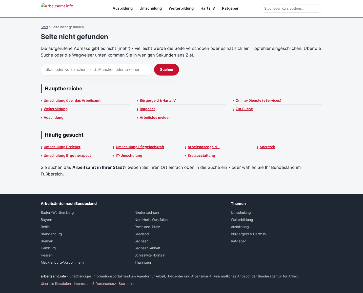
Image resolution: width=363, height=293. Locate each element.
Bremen (47, 241)
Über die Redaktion (56, 284)
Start (44, 27)
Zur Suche (244, 109)
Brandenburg (51, 234)
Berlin (45, 227)
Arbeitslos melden (155, 117)
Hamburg (48, 248)
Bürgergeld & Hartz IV (158, 100)
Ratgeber (230, 8)
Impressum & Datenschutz (95, 284)
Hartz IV (208, 8)
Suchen (166, 69)
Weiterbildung (181, 8)
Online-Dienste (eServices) (259, 100)
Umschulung (151, 8)
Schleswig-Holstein (150, 255)
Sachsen (141, 241)
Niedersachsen (147, 212)
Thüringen (143, 262)
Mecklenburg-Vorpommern (62, 262)
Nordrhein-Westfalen (151, 219)
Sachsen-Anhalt (147, 248)
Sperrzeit (267, 147)
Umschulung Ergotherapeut (67, 155)
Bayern (46, 219)
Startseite (126, 284)
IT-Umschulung (129, 155)
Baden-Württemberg (57, 212)
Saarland (142, 234)
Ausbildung (123, 8)
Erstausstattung (201, 155)
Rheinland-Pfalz (147, 227)
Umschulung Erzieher (62, 147)
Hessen (47, 255)
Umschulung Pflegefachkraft (140, 147)
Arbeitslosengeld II (204, 147)
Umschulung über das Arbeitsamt (72, 100)
